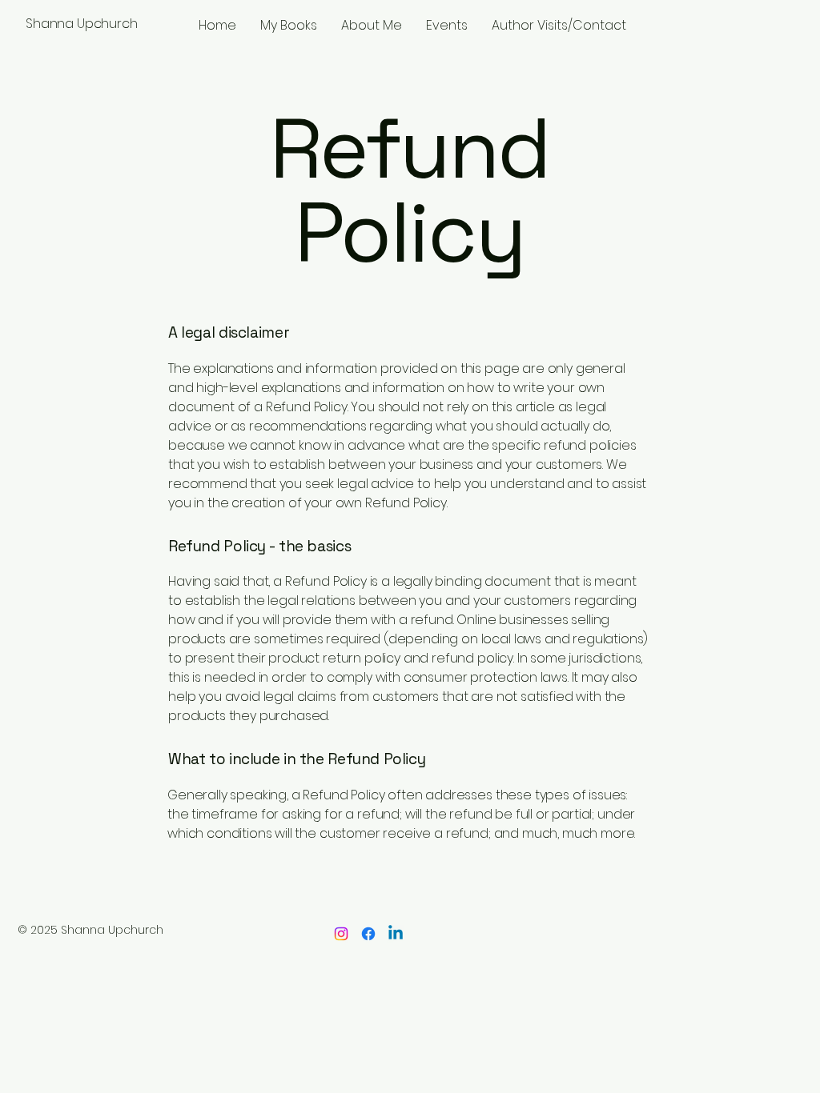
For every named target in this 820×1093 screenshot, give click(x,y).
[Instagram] (341, 934)
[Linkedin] (395, 934)
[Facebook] (368, 934)
